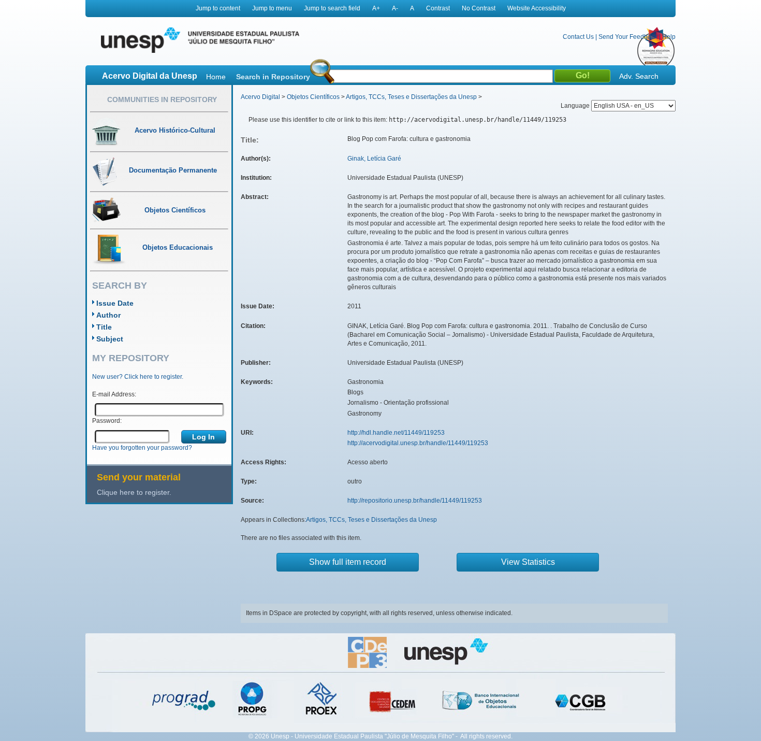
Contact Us (578, 36)
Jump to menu (272, 8)
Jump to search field (332, 8)
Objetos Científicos (313, 97)
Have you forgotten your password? (142, 447)
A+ (376, 8)
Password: (107, 420)
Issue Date (115, 303)
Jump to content (218, 8)
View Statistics (528, 562)
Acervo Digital (260, 97)
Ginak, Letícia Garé (374, 158)
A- (395, 8)
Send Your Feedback (627, 36)
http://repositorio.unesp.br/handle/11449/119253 (414, 500)
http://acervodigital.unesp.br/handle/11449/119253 (417, 443)
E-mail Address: (114, 394)
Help (669, 36)
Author (108, 315)
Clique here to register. (134, 492)
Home (216, 77)
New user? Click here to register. (137, 376)
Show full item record (347, 562)
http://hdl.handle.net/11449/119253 (396, 432)
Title (104, 327)
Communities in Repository (162, 99)
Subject (109, 339)
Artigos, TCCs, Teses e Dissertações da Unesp (411, 97)
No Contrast (478, 8)
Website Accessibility (536, 8)
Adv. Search (638, 76)
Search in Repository (273, 77)
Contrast (438, 8)
